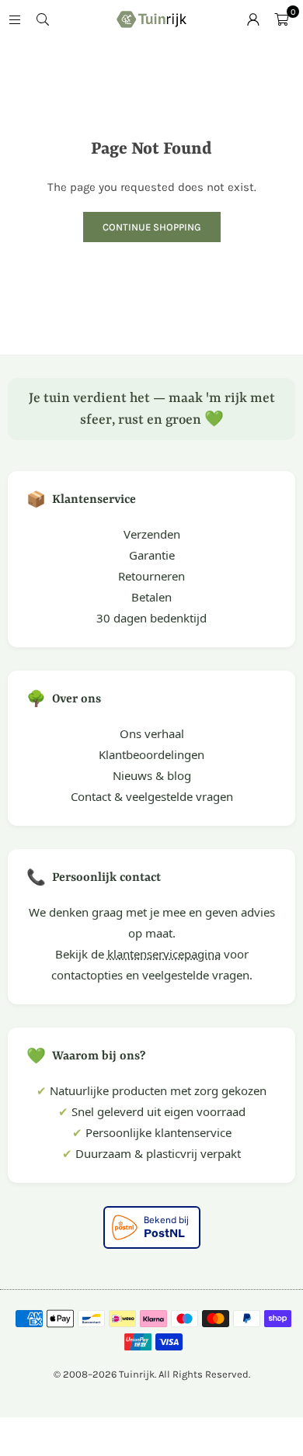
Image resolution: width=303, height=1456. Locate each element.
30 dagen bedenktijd (151, 618)
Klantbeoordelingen (151, 754)
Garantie (152, 555)
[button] (281, 19)
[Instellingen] (253, 19)
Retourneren (151, 576)
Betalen (151, 597)
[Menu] (15, 19)
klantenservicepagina (164, 954)
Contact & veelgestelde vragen (152, 796)
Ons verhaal (152, 733)
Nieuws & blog (152, 775)
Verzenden (152, 534)
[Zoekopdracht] (43, 19)
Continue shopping (152, 227)
